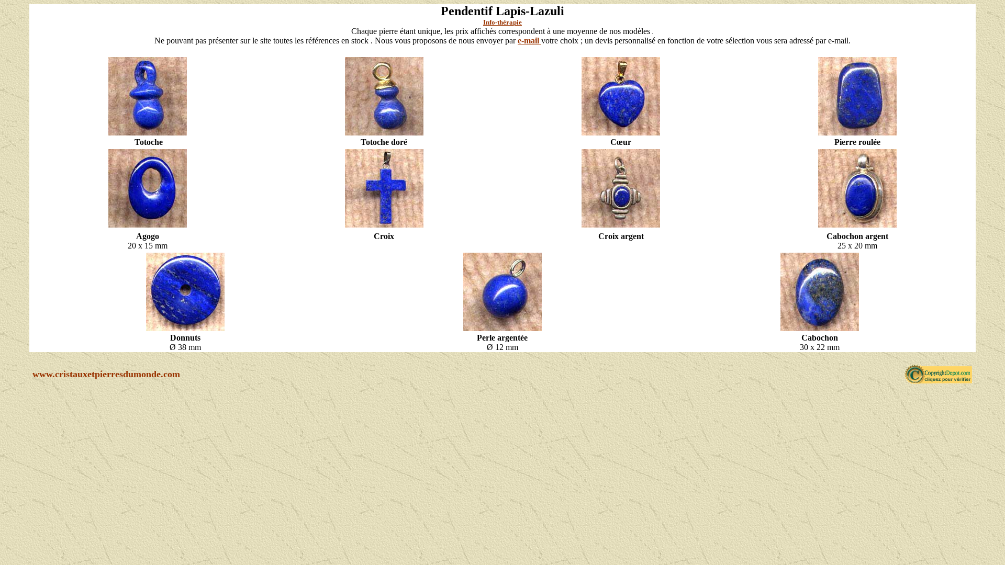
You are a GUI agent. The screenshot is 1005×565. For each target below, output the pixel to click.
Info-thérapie (502, 22)
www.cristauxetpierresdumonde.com (106, 374)
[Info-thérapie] (147, 134)
